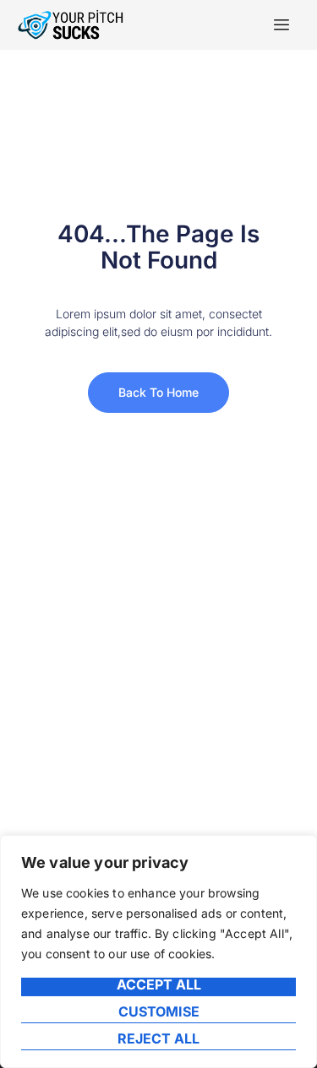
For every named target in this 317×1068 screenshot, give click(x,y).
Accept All (159, 985)
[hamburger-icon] (281, 25)
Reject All (158, 1039)
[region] (158, 951)
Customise (158, 1012)
